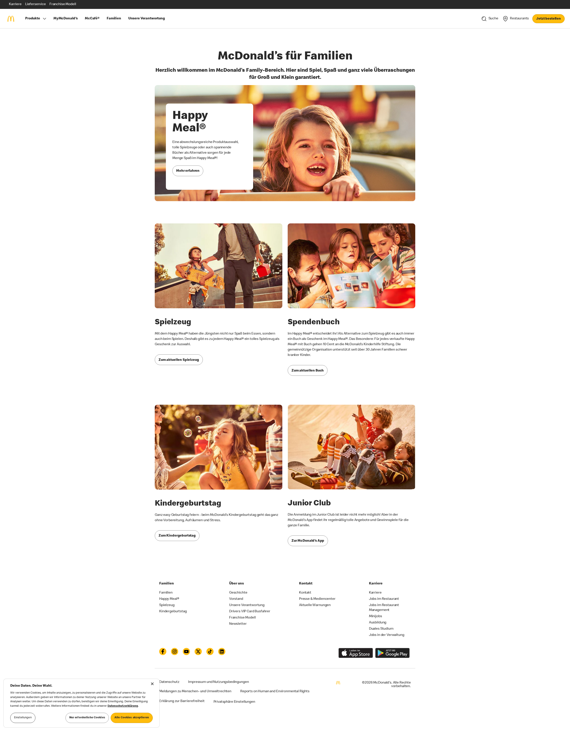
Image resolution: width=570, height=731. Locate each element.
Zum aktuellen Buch (307, 371)
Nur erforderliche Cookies (87, 717)
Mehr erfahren (188, 171)
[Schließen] (152, 684)
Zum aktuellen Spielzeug (179, 360)
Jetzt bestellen (548, 19)
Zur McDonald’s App (307, 541)
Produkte (32, 18)
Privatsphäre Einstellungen (234, 702)
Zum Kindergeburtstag (177, 536)
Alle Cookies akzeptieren (131, 717)
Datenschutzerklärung (123, 706)
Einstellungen (23, 717)
